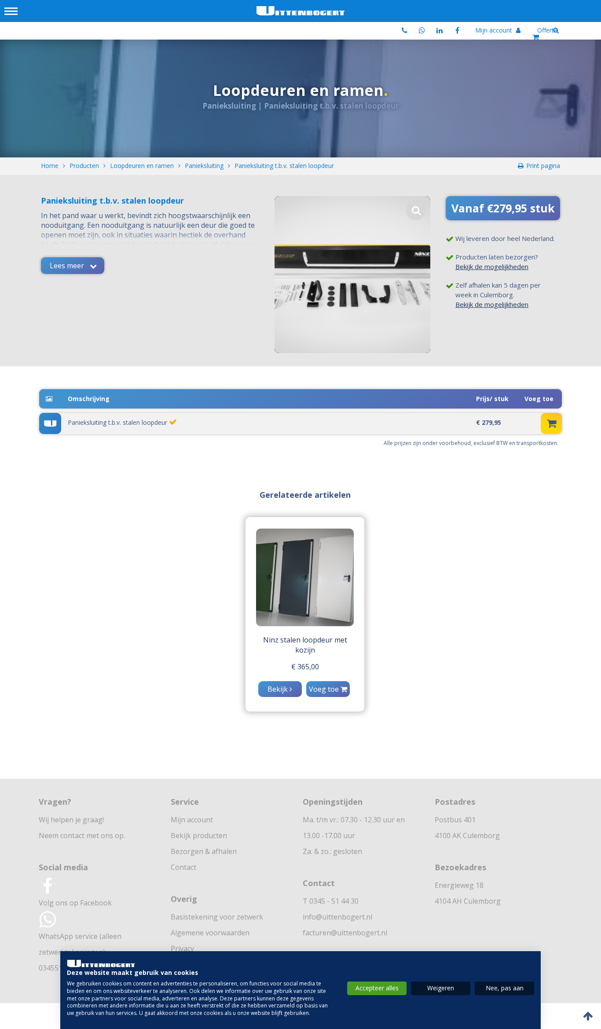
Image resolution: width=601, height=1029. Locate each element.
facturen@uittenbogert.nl (345, 933)
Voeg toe (325, 689)
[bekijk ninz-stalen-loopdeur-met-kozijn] (305, 577)
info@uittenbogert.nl (337, 917)
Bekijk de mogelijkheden (491, 266)
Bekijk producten (199, 835)
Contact (183, 867)
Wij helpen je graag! (71, 820)
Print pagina (543, 165)
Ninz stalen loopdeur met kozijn (305, 645)
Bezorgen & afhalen (204, 851)
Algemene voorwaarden (210, 933)
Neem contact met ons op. (82, 835)
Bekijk (279, 689)
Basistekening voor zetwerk (217, 917)
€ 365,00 (305, 666)
